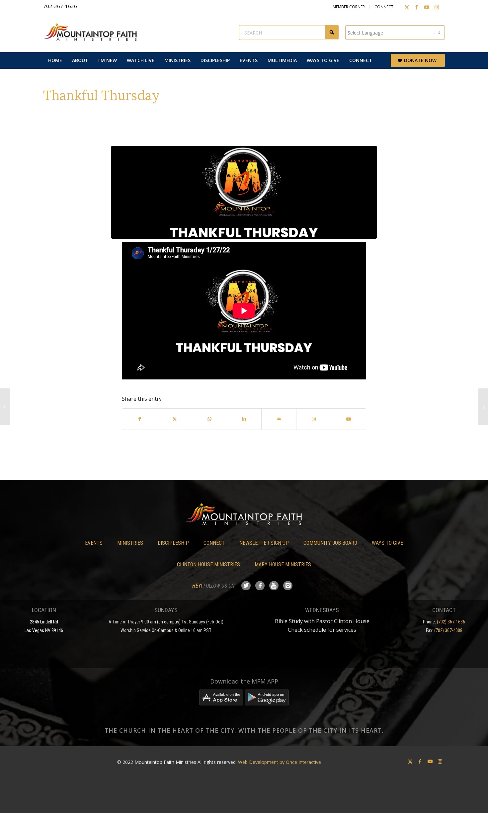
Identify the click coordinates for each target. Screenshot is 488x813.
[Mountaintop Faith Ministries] (93, 32)
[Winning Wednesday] (5, 406)
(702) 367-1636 (451, 621)
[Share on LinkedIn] (244, 419)
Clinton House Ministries (208, 564)
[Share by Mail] (279, 419)
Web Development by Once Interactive (279, 762)
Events (94, 543)
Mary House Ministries (283, 564)
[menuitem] (55, 60)
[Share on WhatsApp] (209, 419)
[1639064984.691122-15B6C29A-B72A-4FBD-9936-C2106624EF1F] (244, 192)
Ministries (130, 543)
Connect (383, 7)
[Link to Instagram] (437, 7)
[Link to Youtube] (427, 7)
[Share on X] (174, 419)
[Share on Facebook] (139, 419)
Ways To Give (387, 543)
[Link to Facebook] (417, 7)
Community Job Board (330, 543)
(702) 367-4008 (448, 630)
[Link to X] (407, 7)
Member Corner (349, 7)
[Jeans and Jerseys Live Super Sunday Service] (483, 406)
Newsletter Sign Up (264, 543)
